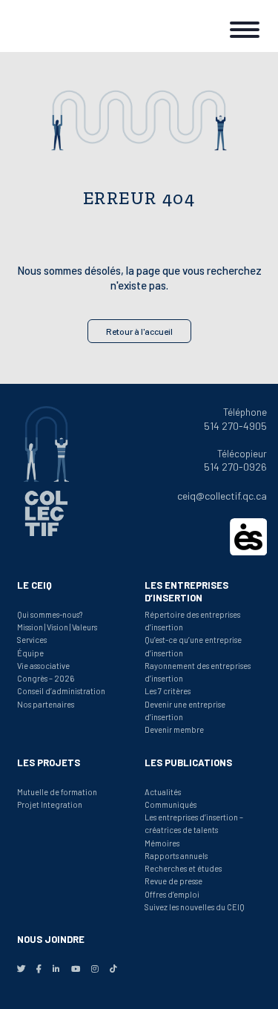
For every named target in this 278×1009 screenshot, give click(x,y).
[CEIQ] (59, 26)
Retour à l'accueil (139, 331)
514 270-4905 (235, 425)
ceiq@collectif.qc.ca (222, 495)
